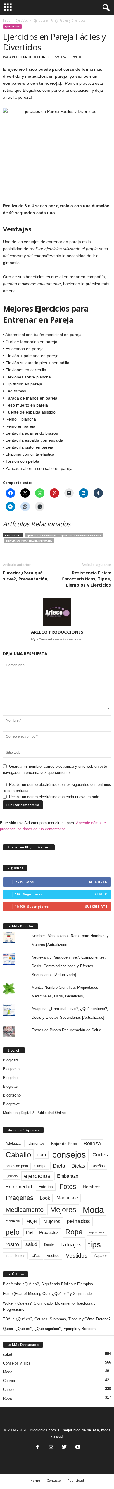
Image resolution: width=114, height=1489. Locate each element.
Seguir (100, 894)
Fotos (67, 1186)
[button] (105, 7)
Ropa (74, 1232)
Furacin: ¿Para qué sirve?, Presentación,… (28, 576)
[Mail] (51, 1447)
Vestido (53, 1255)
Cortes (100, 1155)
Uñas (36, 1255)
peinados (78, 1221)
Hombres (92, 1186)
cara (41, 1154)
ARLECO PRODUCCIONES (29, 57)
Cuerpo (40, 1166)
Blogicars (11, 1060)
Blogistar (10, 1086)
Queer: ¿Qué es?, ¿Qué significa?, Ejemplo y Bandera (49, 1329)
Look (45, 1198)
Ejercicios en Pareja (41, 535)
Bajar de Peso (64, 1144)
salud (31, 1244)
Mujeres (52, 1221)
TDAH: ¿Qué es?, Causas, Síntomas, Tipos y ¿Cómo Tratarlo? (56, 1319)
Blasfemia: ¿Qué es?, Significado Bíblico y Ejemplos (48, 1284)
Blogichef (11, 1077)
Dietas (78, 1165)
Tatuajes (71, 1244)
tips (94, 1244)
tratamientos (15, 1256)
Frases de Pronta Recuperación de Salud (66, 1030)
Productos (49, 1232)
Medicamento (25, 1209)
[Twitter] (64, 1447)
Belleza (92, 1143)
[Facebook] (37, 1447)
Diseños (98, 1166)
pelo (13, 1232)
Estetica (45, 1186)
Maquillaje (67, 1197)
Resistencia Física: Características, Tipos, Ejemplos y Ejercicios (86, 579)
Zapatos (101, 1255)
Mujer (31, 1221)
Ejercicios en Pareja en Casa (81, 535)
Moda (93, 1210)
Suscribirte (96, 906)
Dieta (59, 1166)
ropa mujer (96, 1232)
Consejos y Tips (16, 1363)
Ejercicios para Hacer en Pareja (29, 540)
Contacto (54, 1480)
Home (35, 1480)
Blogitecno (12, 1095)
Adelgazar (14, 1144)
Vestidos (76, 1255)
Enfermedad (19, 1186)
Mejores (63, 1210)
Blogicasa (11, 1069)
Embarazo (67, 1176)
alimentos (36, 1144)
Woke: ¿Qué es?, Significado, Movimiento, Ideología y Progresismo (49, 1306)
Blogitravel (12, 1104)
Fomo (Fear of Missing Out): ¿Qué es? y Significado (47, 1293)
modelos (13, 1221)
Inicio (6, 20)
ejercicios (37, 1175)
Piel (29, 1232)
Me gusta (98, 882)
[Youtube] (77, 1447)
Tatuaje (49, 1244)
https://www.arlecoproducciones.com (57, 639)
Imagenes (19, 1197)
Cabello (18, 1155)
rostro (12, 1244)
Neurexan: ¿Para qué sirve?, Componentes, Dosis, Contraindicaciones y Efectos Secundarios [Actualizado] (69, 966)
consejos (69, 1154)
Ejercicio (12, 1176)
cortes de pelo (17, 1166)
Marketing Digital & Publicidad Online (34, 1113)
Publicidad (76, 1480)
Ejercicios (22, 20)
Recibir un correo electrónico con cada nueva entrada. (54, 797)
